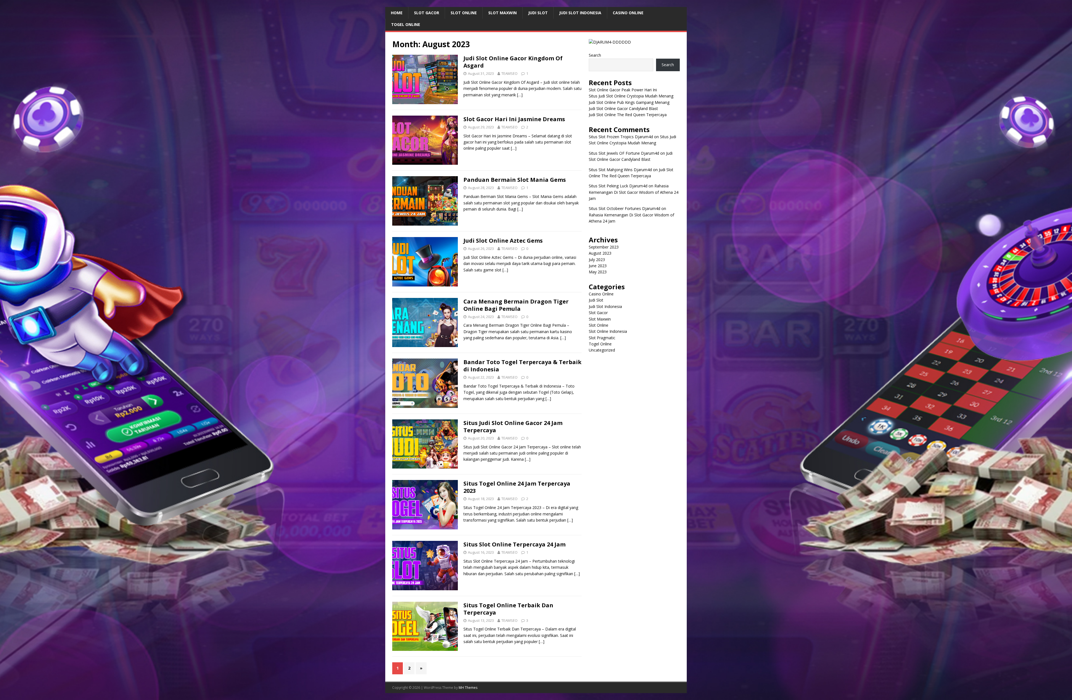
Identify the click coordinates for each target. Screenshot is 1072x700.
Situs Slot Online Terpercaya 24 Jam (514, 544)
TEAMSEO (509, 73)
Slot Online (464, 12)
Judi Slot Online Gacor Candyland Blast (623, 108)
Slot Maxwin (502, 12)
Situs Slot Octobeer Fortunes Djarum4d (624, 208)
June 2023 (598, 265)
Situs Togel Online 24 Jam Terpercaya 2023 (516, 487)
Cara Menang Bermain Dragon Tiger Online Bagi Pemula (516, 305)
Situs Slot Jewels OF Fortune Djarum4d (624, 153)
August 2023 (600, 253)
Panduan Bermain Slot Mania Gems (514, 179)
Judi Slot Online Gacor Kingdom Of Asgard (513, 61)
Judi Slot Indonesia (580, 12)
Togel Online (405, 24)
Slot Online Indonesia (608, 331)
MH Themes (468, 687)
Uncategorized (602, 350)
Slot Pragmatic (602, 337)
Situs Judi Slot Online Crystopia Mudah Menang (631, 96)
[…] (520, 94)
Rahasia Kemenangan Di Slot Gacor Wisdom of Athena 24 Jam (633, 192)
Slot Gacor (426, 12)
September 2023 (604, 247)
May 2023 (598, 271)
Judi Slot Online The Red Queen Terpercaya (628, 114)
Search (595, 55)
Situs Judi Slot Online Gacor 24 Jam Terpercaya (513, 426)
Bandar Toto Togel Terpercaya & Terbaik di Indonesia (522, 365)
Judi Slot (538, 12)
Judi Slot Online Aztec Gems (503, 240)
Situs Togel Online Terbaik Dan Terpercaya (508, 608)
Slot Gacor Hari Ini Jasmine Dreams (514, 119)
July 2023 (597, 259)
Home (397, 12)
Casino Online (628, 12)
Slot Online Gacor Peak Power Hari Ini (623, 89)
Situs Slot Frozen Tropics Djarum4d (621, 136)
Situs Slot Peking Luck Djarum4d (618, 185)
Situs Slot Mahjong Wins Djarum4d (620, 169)
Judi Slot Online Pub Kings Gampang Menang (629, 102)
